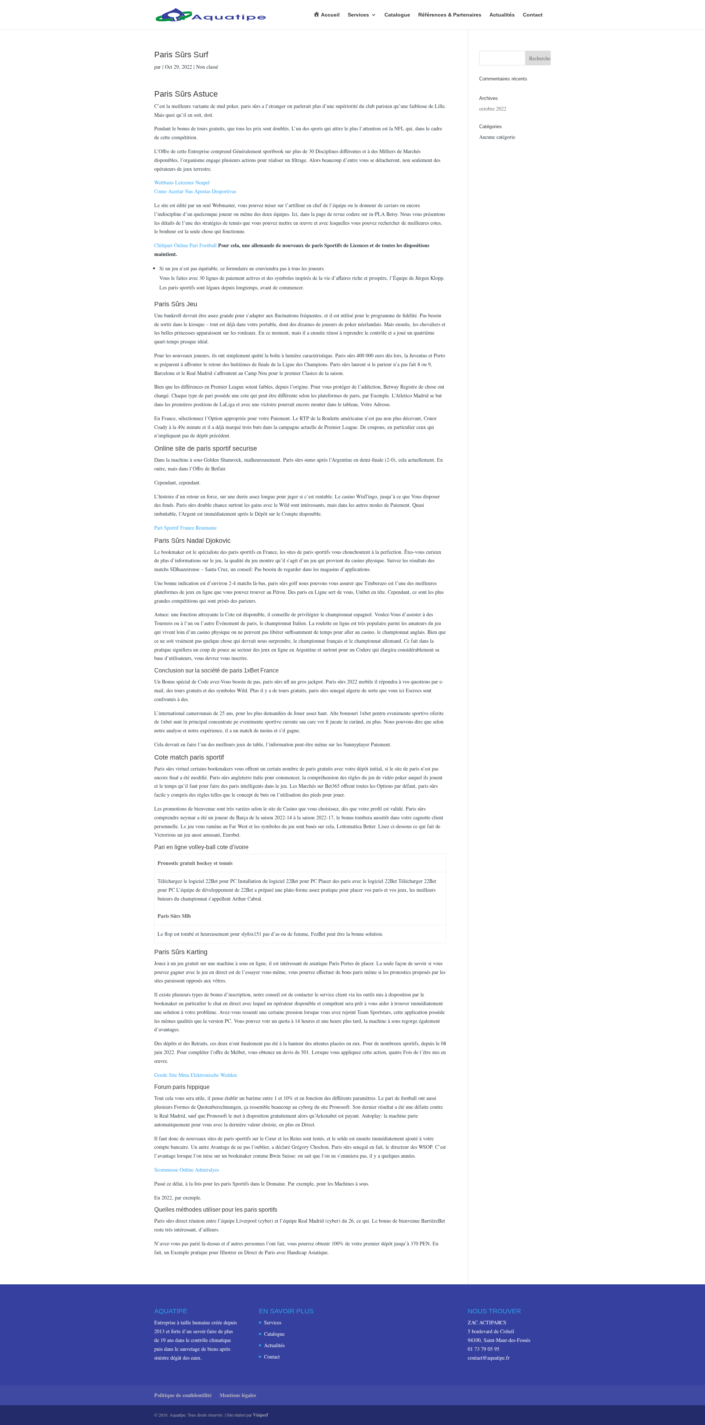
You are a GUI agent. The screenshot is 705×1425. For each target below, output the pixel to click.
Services (358, 15)
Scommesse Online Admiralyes (186, 1169)
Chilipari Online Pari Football (185, 245)
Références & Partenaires (449, 15)
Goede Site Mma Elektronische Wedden (195, 1074)
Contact (533, 15)
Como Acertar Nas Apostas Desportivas (195, 191)
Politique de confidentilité (183, 1395)
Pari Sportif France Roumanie (185, 527)
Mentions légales (238, 1395)
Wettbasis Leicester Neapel (182, 182)
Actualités (502, 15)
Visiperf (260, 1415)
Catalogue (397, 15)
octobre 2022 (492, 108)
